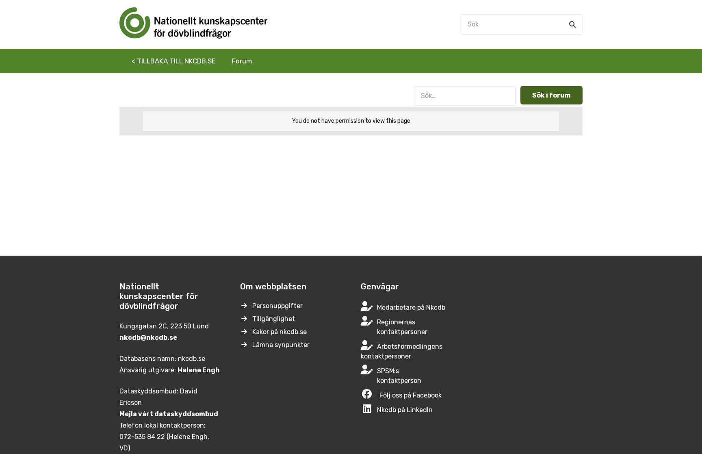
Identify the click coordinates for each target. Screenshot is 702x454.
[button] (259, 61)
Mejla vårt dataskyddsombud (168, 414)
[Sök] (572, 24)
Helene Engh (199, 370)
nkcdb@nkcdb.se (148, 337)
